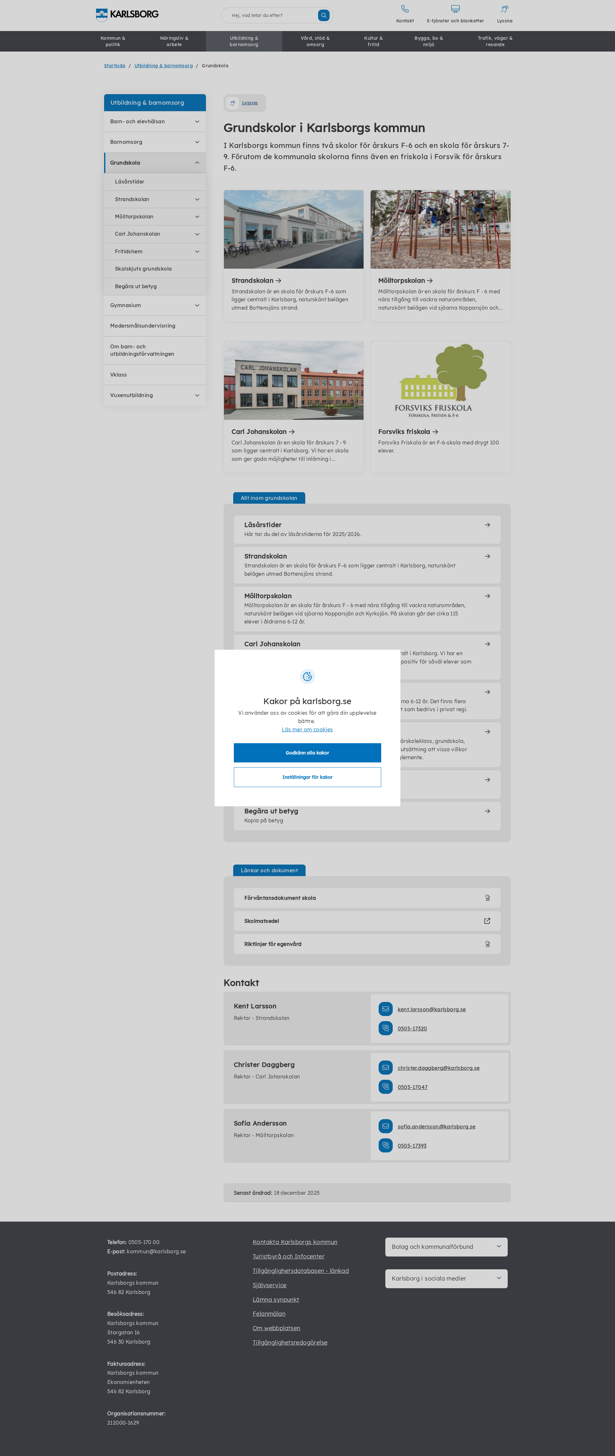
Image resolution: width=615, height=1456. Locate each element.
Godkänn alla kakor (307, 753)
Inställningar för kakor (308, 777)
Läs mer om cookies (307, 729)
